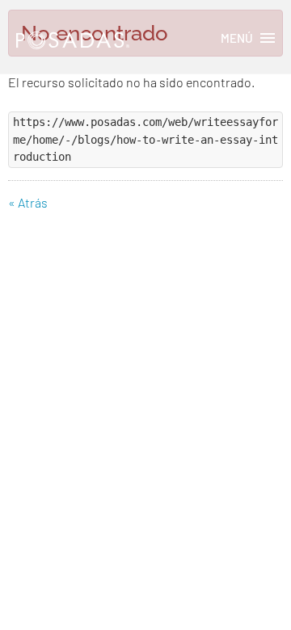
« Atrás (28, 202)
